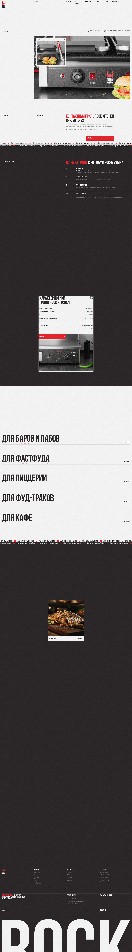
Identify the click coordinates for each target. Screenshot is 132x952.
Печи (35, 880)
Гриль (6, 115)
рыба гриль (52, 638)
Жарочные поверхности (40, 885)
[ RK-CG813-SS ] (38, 115)
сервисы (98, 2)
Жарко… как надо (81, 193)
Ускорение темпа (79, 169)
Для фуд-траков (28, 498)
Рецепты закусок (104, 880)
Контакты (69, 880)
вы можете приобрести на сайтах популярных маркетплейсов (13, 897)
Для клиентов (71, 895)
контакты (115, 2)
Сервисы (69, 877)
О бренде (69, 874)
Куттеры (36, 875)
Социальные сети (106, 895)
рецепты (88, 2)
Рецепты (69, 875)
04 (66, 193)
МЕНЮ (69, 869)
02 (66, 177)
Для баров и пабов (31, 439)
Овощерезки (37, 883)
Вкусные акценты (82, 177)
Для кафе (17, 518)
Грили (35, 874)
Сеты (68, 879)
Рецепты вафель (104, 872)
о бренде (77, 3)
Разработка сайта (71, 904)
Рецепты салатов (104, 882)
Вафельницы (37, 872)
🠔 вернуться (5, 32)
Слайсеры (36, 877)
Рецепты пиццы (104, 877)
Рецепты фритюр (104, 874)
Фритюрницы (37, 879)
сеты (106, 2)
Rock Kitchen (37, 1)
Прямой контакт (81, 185)
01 (66, 169)
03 (66, 185)
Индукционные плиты (39, 882)
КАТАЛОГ (36, 869)
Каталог (69, 872)
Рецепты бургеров (104, 879)
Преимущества (9, 162)
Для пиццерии (24, 479)
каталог (68, 2)
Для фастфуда (25, 459)
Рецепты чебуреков (105, 875)
